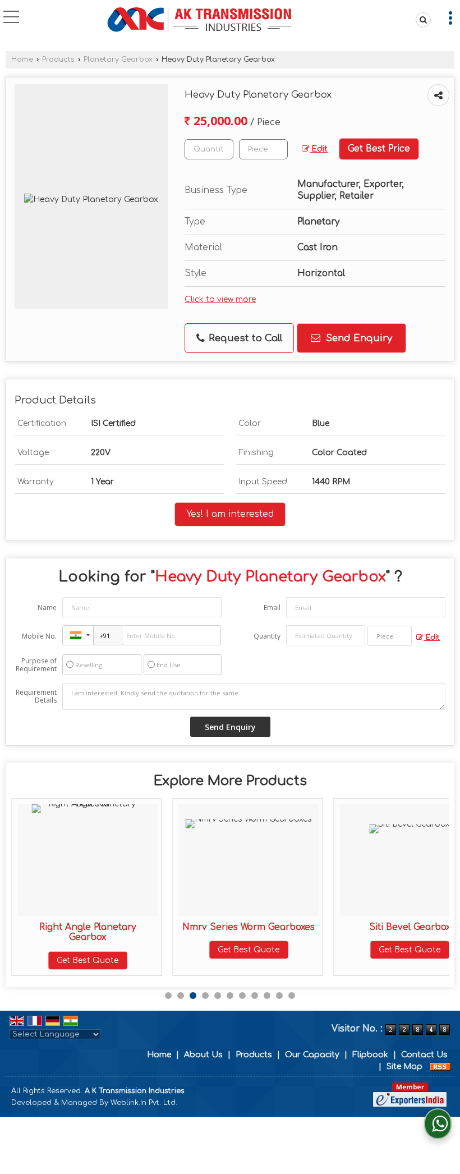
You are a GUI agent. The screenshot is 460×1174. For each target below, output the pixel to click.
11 (291, 995)
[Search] (421, 19)
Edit (319, 149)
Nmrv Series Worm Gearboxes (248, 927)
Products (58, 59)
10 (279, 995)
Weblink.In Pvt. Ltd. (144, 1103)
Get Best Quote (87, 960)
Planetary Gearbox (118, 59)
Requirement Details (36, 696)
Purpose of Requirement (36, 665)
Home (22, 59)
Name (47, 607)
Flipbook (370, 1055)
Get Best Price (379, 149)
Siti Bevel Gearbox (409, 927)
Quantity (267, 636)
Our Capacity (312, 1055)
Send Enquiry (357, 338)
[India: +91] (78, 635)
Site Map (404, 1066)
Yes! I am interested (230, 514)
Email (272, 607)
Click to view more (220, 299)
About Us (203, 1055)
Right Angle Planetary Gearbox (87, 932)
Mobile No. (39, 636)
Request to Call (244, 338)
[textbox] (263, 149)
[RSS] (440, 1066)
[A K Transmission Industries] (201, 19)
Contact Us (424, 1055)
